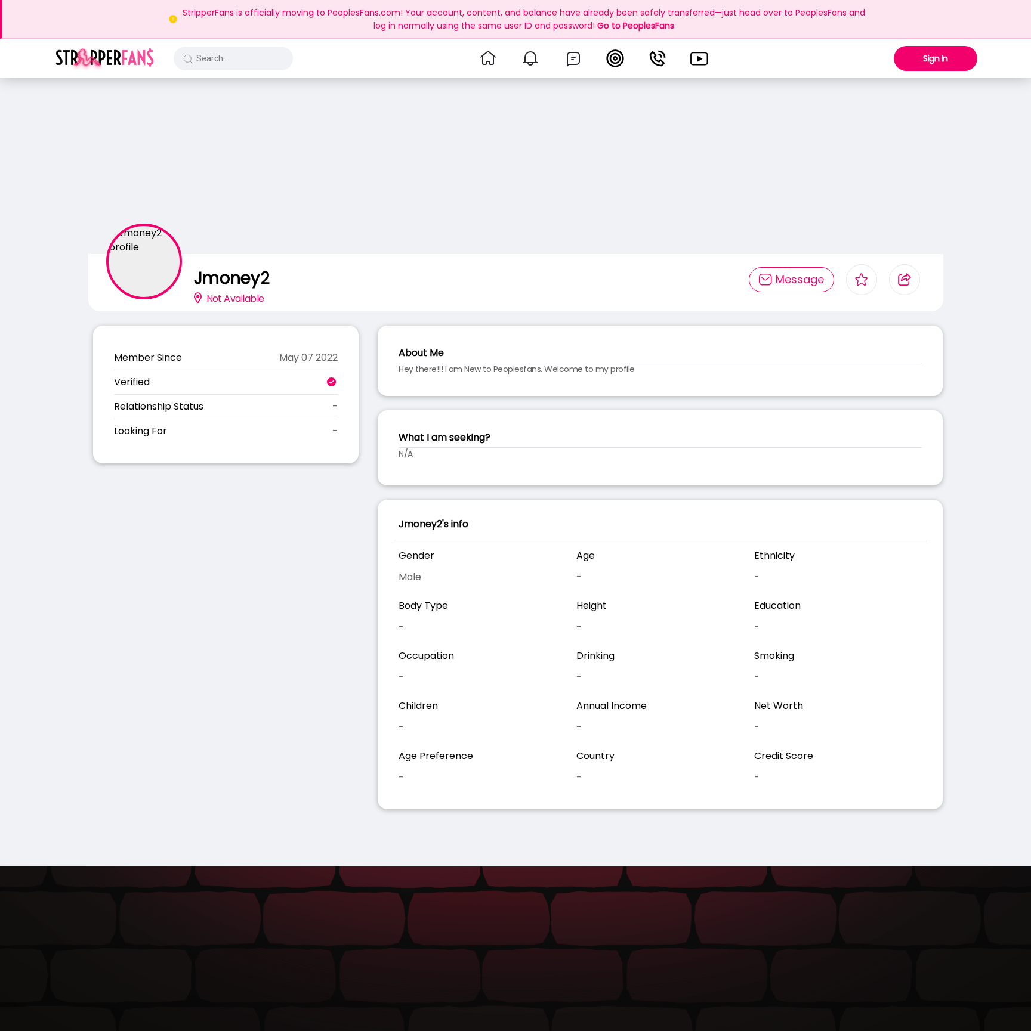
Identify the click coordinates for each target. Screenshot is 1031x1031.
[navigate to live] (615, 58)
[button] (105, 58)
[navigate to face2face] (657, 58)
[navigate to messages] (573, 58)
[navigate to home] (488, 58)
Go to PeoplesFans (635, 26)
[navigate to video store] (699, 58)
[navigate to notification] (530, 58)
